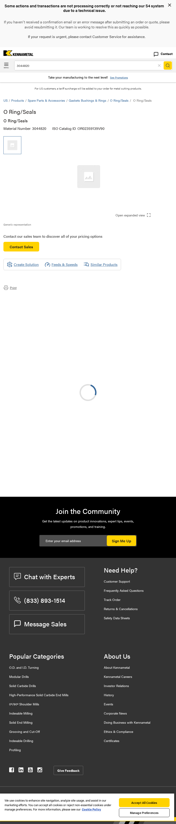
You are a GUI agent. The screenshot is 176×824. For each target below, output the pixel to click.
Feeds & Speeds (65, 264)
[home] (16, 54)
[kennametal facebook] (11, 770)
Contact (167, 53)
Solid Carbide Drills (22, 685)
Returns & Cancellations (121, 608)
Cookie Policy (91, 809)
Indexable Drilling (21, 740)
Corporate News (115, 713)
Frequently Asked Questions (124, 590)
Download (155, 412)
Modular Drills (19, 676)
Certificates (111, 740)
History (109, 695)
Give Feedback (68, 770)
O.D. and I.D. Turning (24, 667)
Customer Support (117, 581)
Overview (20, 297)
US (5, 100)
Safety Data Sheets (117, 618)
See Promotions (119, 77)
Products (17, 100)
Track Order (112, 599)
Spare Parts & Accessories (46, 100)
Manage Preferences (144, 812)
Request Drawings (17, 449)
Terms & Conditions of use (115, 412)
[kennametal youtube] (30, 770)
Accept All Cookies (144, 802)
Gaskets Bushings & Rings (87, 100)
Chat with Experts (49, 576)
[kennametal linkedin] (21, 770)
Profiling (15, 750)
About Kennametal (117, 667)
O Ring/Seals (119, 100)
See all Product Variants (148, 362)
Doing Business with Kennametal (127, 722)
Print (13, 287)
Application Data (26, 303)
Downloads (21, 308)
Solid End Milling (21, 722)
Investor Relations (116, 685)
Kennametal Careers (118, 676)
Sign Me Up (121, 540)
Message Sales (45, 623)
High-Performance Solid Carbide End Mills (39, 695)
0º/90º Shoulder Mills (24, 704)
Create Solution (100, 372)
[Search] (168, 65)
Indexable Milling (21, 713)
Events (108, 704)
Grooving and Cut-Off (24, 731)
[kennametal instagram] (39, 770)
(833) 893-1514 (44, 600)
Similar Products (104, 264)
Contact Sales (21, 246)
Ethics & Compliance (118, 731)
